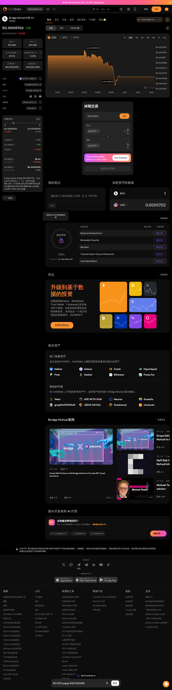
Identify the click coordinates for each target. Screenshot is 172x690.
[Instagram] (71, 566)
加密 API (156, 533)
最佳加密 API (80, 533)
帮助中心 (149, 597)
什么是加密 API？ (60, 533)
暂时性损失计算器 (69, 605)
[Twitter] (35, 96)
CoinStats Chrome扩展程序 (104, 597)
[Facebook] (108, 566)
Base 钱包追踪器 (10, 653)
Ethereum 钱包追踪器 (12, 648)
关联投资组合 (62, 325)
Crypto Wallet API (69, 665)
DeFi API (65, 678)
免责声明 (129, 597)
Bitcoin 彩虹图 (68, 614)
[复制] (36, 79)
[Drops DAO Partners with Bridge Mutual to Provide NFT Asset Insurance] (81, 447)
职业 (37, 610)
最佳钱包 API (99, 533)
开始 (156, 9)
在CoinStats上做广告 (44, 614)
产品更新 (38, 597)
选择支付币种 (107, 168)
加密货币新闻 (9, 610)
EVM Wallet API (68, 674)
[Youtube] (101, 566)
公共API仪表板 (41, 627)
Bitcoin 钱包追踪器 (11, 665)
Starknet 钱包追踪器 (12, 627)
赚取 (5, 601)
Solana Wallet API (69, 670)
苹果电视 (96, 610)
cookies (65, 683)
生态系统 (7, 678)
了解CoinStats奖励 (153, 618)
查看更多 (164, 218)
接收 (88, 140)
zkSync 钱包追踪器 (11, 631)
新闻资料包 (39, 605)
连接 (124, 116)
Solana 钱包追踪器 (11, 640)
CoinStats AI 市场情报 (12, 614)
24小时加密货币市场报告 (72, 631)
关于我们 (38, 635)
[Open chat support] (166, 684)
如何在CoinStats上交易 (155, 614)
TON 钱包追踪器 (10, 657)
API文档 (38, 623)
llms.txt (65, 661)
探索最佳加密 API (99, 524)
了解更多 (61, 254)
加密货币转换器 (68, 610)
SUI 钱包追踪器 (9, 670)
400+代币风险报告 (70, 653)
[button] (36, 79)
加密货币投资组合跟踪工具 (14, 597)
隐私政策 (129, 605)
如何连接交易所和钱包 (154, 601)
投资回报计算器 (68, 601)
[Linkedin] (93, 566)
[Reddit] (86, 566)
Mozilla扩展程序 (100, 605)
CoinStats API (41, 618)
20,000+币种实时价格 (71, 644)
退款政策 (129, 614)
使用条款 (129, 601)
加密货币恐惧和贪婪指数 (72, 623)
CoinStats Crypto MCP (72, 657)
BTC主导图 (66, 635)
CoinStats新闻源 (42, 631)
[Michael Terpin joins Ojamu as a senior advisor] (135, 489)
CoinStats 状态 (151, 627)
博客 (5, 605)
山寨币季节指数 (68, 640)
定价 (37, 601)
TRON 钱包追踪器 (11, 661)
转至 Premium (121, 158)
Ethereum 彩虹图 (69, 618)
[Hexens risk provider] (61, 259)
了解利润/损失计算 (153, 610)
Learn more (99, 2)
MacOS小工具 (99, 601)
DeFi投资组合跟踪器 (11, 623)
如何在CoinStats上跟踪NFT (157, 623)
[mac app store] (86, 580)
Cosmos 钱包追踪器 (11, 644)
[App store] (64, 580)
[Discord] (40, 96)
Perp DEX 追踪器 (10, 674)
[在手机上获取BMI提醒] (167, 19)
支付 (88, 125)
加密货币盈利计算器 (70, 597)
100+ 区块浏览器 (69, 648)
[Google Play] (108, 580)
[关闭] (168, 2)
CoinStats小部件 (69, 627)
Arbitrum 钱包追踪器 (11, 635)
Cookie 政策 (131, 610)
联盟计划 (7, 618)
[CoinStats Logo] (12, 9)
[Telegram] (30, 96)
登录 (146, 9)
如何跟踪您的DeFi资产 (154, 605)
